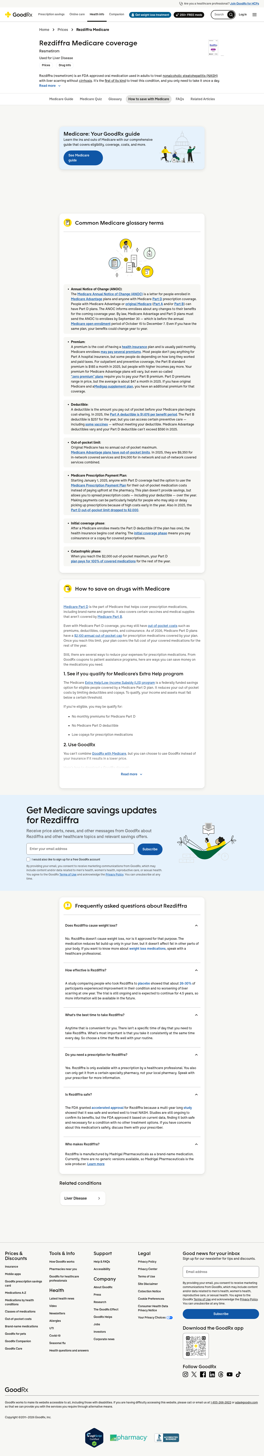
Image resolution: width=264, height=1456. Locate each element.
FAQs (180, 99)
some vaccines (96, 424)
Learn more (96, 1164)
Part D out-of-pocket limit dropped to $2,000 (104, 510)
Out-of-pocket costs (18, 1319)
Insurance (11, 1266)
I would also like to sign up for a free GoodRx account (66, 859)
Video (53, 1306)
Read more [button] (47, 85)
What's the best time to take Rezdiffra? (94, 1015)
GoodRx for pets (15, 1334)
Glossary (115, 99)
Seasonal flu (57, 1343)
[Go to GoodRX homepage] (18, 15)
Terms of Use (68, 874)
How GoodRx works (61, 1261)
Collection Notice (149, 1291)
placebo (144, 983)
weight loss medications (147, 948)
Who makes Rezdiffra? (82, 1144)
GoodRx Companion (18, 1341)
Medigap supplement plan (113, 386)
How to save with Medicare (148, 99)
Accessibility (102, 1269)
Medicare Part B (110, 617)
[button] (149, 15)
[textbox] (80, 849)
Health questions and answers (69, 1350)
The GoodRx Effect (106, 1309)
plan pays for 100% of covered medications (103, 561)
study (188, 1108)
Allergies (55, 1321)
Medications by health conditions (19, 1302)
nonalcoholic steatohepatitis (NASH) (190, 76)
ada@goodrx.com (246, 1402)
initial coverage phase (150, 533)
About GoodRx (103, 1287)
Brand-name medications (21, 1326)
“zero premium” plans (87, 376)
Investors (100, 1332)
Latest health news (61, 1298)
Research (100, 1302)
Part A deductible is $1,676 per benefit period (143, 414)
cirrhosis (85, 81)
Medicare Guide (61, 99)
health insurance (134, 347)
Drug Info (65, 65)
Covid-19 (54, 1335)
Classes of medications (20, 1311)
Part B (179, 304)
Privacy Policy (115, 874)
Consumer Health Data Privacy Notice (153, 1308)
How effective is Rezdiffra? (85, 970)
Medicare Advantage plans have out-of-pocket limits (110, 452)
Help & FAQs (102, 1261)
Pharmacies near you (63, 1269)
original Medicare (138, 304)
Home (44, 29)
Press (97, 1294)
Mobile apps (13, 1274)
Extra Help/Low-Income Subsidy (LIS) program (120, 682)
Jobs (97, 1324)
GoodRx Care (13, 1348)
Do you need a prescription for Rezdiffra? (96, 1055)
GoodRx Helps (103, 1317)
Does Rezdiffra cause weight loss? (91, 925)
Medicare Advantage (86, 299)
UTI (51, 1328)
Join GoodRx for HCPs (244, 3)
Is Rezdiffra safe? (78, 1094)
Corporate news (104, 1339)
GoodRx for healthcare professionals (64, 1278)
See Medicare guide (78, 157)
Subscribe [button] (150, 849)
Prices (63, 29)
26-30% (185, 983)
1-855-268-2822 (221, 1402)
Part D (157, 299)
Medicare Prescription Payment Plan (98, 485)
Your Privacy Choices (152, 1317)
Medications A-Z (15, 1293)
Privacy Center (147, 1269)
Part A (158, 304)
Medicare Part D (76, 607)
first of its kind (115, 81)
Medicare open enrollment (91, 324)
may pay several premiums (121, 352)
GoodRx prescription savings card (24, 1283)
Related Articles (203, 99)
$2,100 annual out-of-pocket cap (98, 635)
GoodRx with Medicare (109, 753)
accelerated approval (108, 1108)
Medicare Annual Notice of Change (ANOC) (110, 294)
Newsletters (57, 1313)
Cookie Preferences (151, 1299)
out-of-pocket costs (162, 626)
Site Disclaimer (148, 1284)
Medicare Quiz (91, 99)
